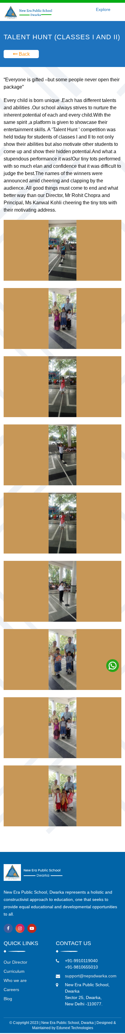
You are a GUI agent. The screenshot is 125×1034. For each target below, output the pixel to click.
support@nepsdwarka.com (91, 975)
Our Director (15, 962)
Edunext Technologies (74, 1028)
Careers (11, 989)
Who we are (15, 980)
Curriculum (14, 971)
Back (24, 54)
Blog (8, 998)
